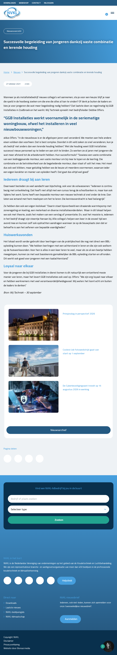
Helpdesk (67, 580)
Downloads (10, 3)
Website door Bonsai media (17, 648)
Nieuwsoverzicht (14, 31)
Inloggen (49, 3)
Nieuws (17, 72)
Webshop (24, 3)
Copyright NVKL (11, 637)
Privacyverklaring (12, 644)
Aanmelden (71, 619)
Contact (36, 3)
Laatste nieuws (13, 607)
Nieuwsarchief (58, 430)
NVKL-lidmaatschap (15, 616)
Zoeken (59, 519)
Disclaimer (8, 641)
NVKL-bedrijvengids (15, 612)
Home (6, 72)
